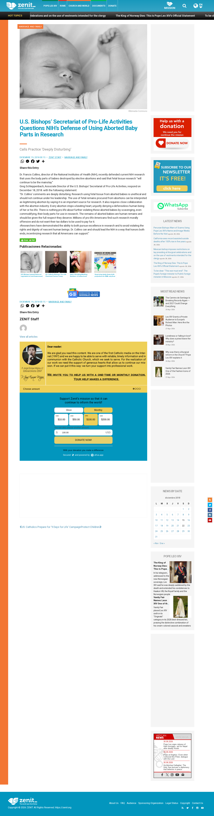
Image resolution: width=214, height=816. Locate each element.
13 (172, 520)
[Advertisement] (83, 498)
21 (178, 526)
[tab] (163, 736)
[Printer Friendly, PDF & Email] (28, 240)
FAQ (123, 803)
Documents (98, 6)
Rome (63, 6)
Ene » (162, 543)
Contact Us (197, 803)
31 (156, 537)
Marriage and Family (30, 26)
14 (178, 520)
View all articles (29, 336)
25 (162, 531)
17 (156, 526)
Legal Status (171, 803)
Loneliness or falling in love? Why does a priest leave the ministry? (178, 339)
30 (189, 531)
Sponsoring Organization (150, 803)
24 (156, 531)
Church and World (79, 6)
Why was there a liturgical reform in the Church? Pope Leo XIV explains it (178, 355)
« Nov (156, 543)
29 (183, 531)
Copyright (185, 803)
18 (162, 526)
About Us (114, 803)
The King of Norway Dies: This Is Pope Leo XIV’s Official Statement (92, 15)
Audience (131, 803)
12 (167, 520)
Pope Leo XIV (50, 6)
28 (178, 531)
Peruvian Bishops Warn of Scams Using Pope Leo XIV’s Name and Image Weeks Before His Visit (172, 231)
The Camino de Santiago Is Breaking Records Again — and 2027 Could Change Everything (178, 302)
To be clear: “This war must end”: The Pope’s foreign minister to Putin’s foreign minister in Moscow (172, 274)
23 (189, 526)
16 (189, 520)
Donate (112, 6)
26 (167, 531)
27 (172, 531)
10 (156, 520)
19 (167, 526)
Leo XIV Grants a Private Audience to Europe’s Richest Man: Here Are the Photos (177, 321)
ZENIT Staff (55, 157)
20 (172, 526)
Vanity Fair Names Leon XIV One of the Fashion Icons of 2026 (178, 371)
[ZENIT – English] (24, 5)
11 (162, 520)
